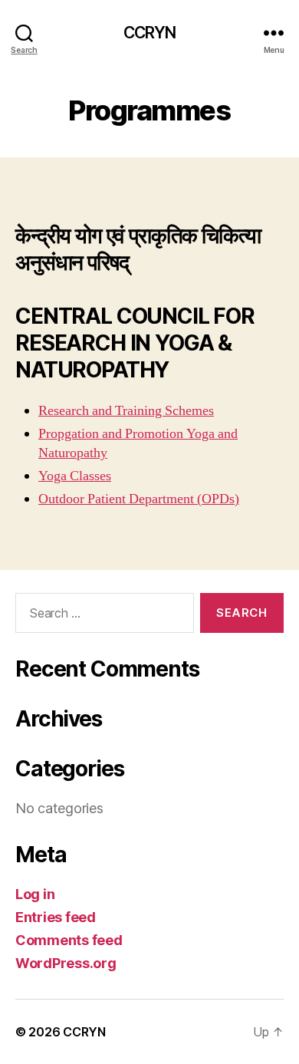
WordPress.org (66, 963)
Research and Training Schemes (126, 411)
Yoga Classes (74, 476)
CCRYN (149, 33)
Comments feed (69, 940)
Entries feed (55, 917)
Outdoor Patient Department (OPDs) (138, 499)
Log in (34, 894)
